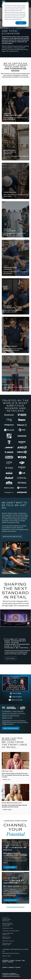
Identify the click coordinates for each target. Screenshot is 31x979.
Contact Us (10, 961)
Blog (23, 960)
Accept (21, 22)
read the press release (11, 728)
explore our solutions (10, 900)
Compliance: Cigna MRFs (9, 974)
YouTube (17, 967)
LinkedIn (4, 967)
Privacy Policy (5, 973)
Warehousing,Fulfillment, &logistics (7, 924)
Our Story (12, 960)
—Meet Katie (7, 809)
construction (7, 928)
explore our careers (10, 867)
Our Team (18, 960)
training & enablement (10, 930)
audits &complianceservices (6, 919)
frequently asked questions (15, 907)
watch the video (10, 658)
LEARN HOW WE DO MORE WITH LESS (12, 536)
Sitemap (17, 974)
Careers (5, 961)
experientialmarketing (7, 944)
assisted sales (8, 940)
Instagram (11, 967)
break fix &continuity (6, 937)
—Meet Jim (6, 779)
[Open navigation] (27, 2)
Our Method (5, 960)
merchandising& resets (8, 934)
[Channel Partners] (9, 2)
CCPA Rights (13, 973)
